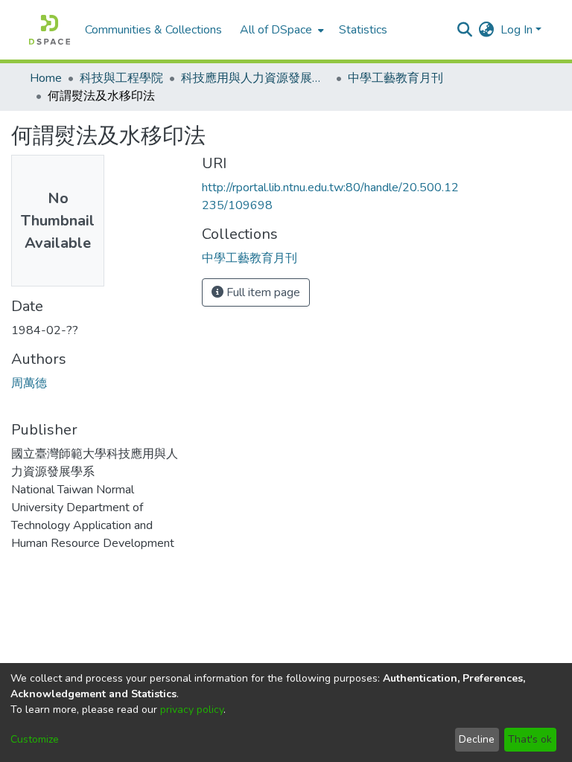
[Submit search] (465, 30)
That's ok (530, 739)
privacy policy (191, 709)
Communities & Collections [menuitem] (153, 30)
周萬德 (29, 383)
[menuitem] (280, 30)
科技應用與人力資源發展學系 (255, 78)
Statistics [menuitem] (363, 30)
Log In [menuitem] (516, 30)
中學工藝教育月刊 (395, 78)
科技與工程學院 (121, 78)
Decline (477, 739)
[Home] (49, 30)
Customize (34, 739)
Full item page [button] (261, 292)
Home (46, 78)
